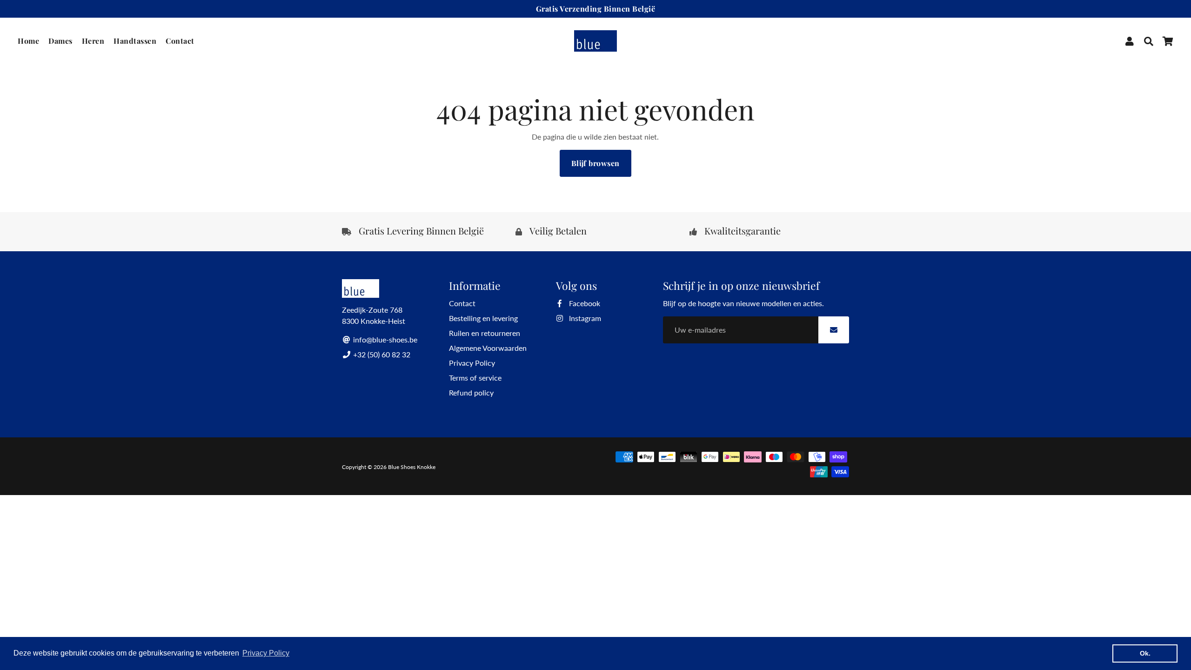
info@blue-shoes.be (384, 339)
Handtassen (135, 41)
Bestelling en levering (483, 318)
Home (28, 41)
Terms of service (475, 377)
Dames (60, 41)
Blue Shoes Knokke (411, 466)
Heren (93, 41)
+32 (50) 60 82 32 (380, 354)
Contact (180, 41)
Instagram (584, 318)
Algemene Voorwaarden (488, 347)
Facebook (583, 303)
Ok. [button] (1145, 653)
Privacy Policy (472, 362)
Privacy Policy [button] (265, 653)
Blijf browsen (595, 163)
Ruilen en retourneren (484, 332)
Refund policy (471, 392)
